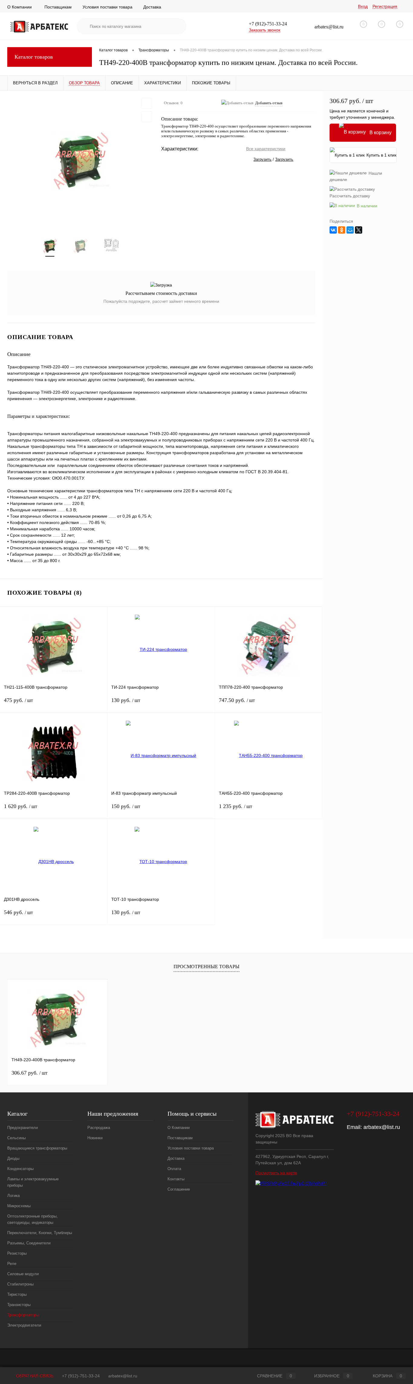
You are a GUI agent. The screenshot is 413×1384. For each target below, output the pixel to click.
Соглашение (178, 1189)
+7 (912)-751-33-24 (81, 1375)
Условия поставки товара (107, 7)
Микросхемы (19, 1206)
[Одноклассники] (341, 230)
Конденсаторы (20, 1168)
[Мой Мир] (350, 230)
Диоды (13, 1158)
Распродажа (98, 1127)
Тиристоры (17, 1294)
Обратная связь (34, 1375)
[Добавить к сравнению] (146, 116)
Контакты (175, 1179)
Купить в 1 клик (381, 155)
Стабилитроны (20, 1284)
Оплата (174, 1168)
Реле (11, 1263)
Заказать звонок (264, 29)
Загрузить (262, 159)
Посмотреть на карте (276, 1172)
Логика (13, 1195)
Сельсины (16, 1138)
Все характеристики (265, 148)
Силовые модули (23, 1274)
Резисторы (17, 1253)
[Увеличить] (80, 161)
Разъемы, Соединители (28, 1243)
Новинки (94, 1138)
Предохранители (22, 1127)
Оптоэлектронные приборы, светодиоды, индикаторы (32, 1219)
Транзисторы (19, 1304)
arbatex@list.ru (381, 1127)
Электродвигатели (24, 1325)
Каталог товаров (34, 57)
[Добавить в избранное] (146, 103)
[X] (358, 230)
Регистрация (384, 6)
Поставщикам (58, 7)
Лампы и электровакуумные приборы (33, 1182)
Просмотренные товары (206, 966)
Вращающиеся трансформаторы (37, 1148)
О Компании (19, 7)
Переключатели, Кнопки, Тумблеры (39, 1232)
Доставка (152, 7)
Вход (363, 6)
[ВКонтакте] (333, 230)
